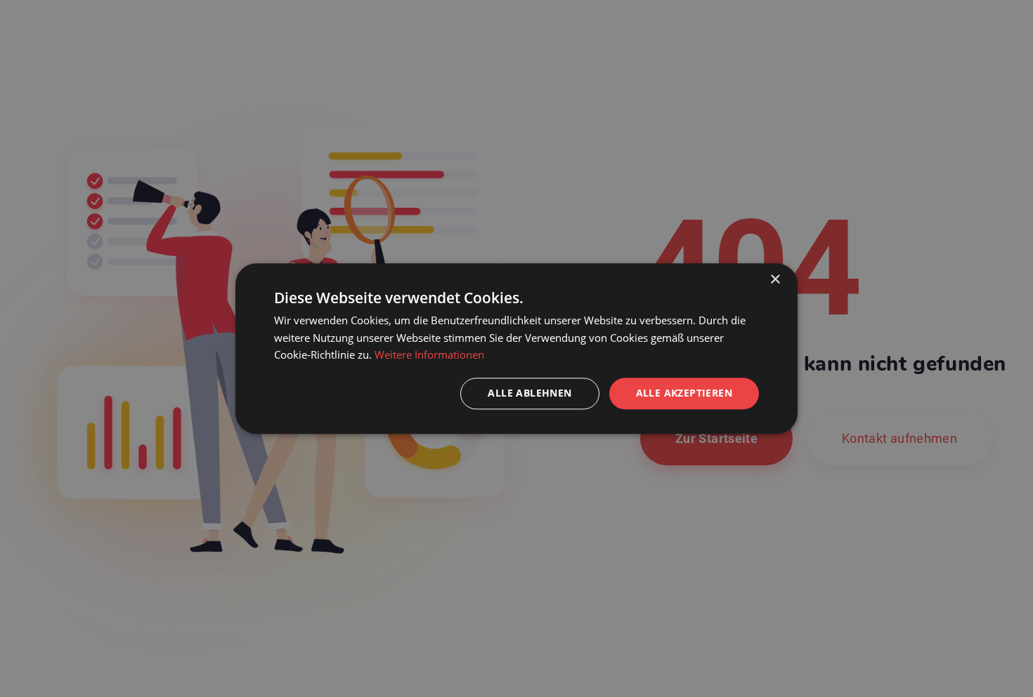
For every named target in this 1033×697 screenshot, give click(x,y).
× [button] (774, 279)
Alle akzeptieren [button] (684, 392)
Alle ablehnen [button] (529, 392)
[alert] (516, 348)
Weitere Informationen (429, 355)
